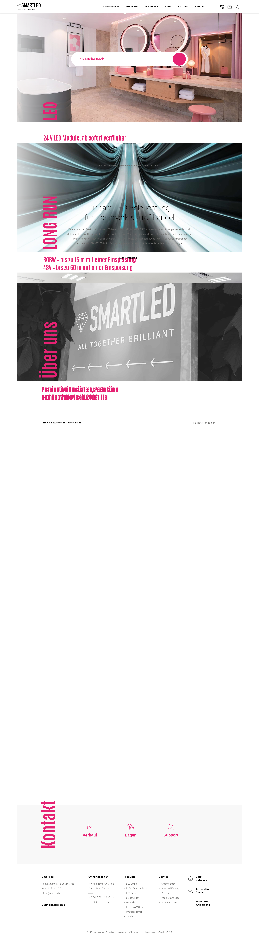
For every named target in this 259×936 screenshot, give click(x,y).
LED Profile (131, 893)
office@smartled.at (51, 893)
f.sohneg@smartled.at (89, 861)
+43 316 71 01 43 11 (130, 852)
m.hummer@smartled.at (170, 861)
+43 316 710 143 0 (171, 852)
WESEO (169, 932)
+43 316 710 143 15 (89, 852)
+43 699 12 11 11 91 (90, 856)
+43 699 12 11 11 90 (171, 856)
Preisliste (166, 893)
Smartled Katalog (170, 888)
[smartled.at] (29, 6)
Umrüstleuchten (134, 911)
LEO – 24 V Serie (134, 907)
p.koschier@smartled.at (130, 856)
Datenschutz (150, 932)
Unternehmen (168, 883)
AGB (130, 932)
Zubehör (130, 916)
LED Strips (131, 883)
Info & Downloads (170, 898)
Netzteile (130, 902)
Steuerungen (132, 898)
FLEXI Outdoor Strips (137, 888)
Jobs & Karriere (169, 902)
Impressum (139, 932)
